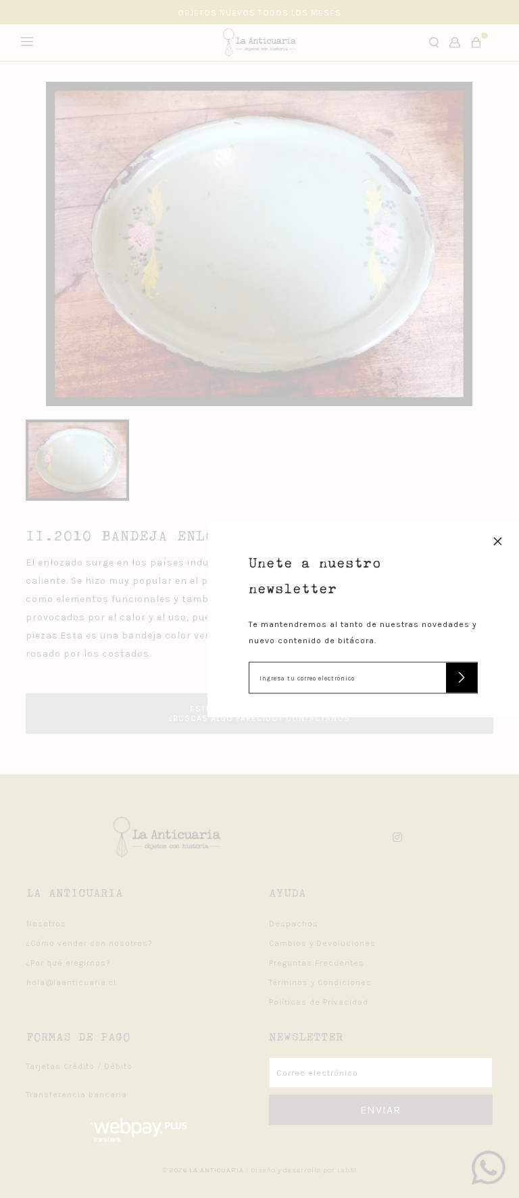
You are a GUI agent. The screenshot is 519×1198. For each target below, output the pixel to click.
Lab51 (347, 1170)
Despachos (293, 923)
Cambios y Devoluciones (322, 943)
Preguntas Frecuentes (316, 963)
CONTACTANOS (318, 718)
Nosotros (46, 923)
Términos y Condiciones (320, 982)
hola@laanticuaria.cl (71, 982)
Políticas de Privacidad (318, 1002)
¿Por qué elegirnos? (68, 963)
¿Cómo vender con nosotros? (89, 943)
